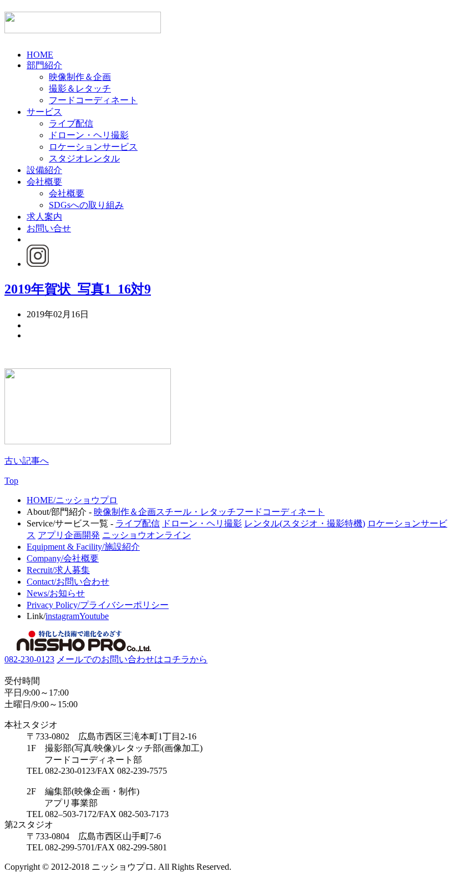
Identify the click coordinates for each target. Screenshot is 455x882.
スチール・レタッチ (196, 511)
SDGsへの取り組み (86, 205)
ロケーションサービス (93, 146)
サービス (44, 111)
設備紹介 (44, 170)
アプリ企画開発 (69, 535)
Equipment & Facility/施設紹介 (83, 546)
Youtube (94, 616)
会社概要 (44, 181)
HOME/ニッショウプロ (72, 500)
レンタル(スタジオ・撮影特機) (304, 523)
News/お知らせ (56, 593)
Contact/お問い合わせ (68, 581)
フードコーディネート (93, 100)
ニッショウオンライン (146, 535)
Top (11, 480)
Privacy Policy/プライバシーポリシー (98, 605)
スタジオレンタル (84, 158)
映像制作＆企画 (80, 77)
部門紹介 (44, 65)
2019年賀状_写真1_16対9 (77, 289)
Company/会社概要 (63, 558)
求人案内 (44, 216)
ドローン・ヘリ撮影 (89, 135)
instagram (62, 616)
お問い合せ (49, 228)
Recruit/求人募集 (58, 570)
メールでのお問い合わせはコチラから (132, 659)
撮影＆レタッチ (80, 88)
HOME (40, 54)
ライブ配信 (71, 123)
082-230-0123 (29, 659)
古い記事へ (26, 460)
